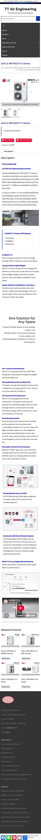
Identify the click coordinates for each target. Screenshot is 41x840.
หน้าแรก (4, 30)
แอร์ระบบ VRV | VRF (8, 47)
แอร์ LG (28, 68)
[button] (36, 81)
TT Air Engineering (20, 9)
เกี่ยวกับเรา (5, 34)
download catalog (25, 140)
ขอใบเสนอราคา (8, 140)
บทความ (4, 51)
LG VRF (21, 70)
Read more (6, 658)
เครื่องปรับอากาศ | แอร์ (9, 43)
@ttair (8, 732)
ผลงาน (4, 39)
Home (10, 68)
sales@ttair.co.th (11, 728)
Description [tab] (8, 151)
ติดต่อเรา (5, 55)
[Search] (38, 18)
